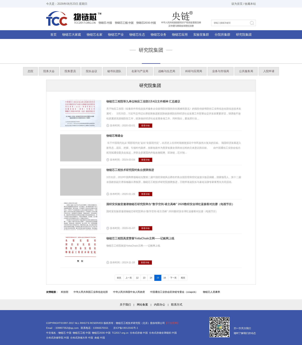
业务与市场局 (220, 71)
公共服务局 (246, 71)
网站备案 (142, 304)
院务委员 (70, 71)
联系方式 (176, 304)
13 (144, 278)
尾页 (183, 278)
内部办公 (159, 304)
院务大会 (49, 71)
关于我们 (125, 304)
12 (137, 278)
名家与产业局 (139, 71)
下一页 (173, 278)
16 (164, 278)
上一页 (128, 278)
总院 (30, 71)
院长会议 (91, 71)
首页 (53, 34)
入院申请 (268, 71)
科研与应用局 (193, 71)
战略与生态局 (166, 71)
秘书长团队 (114, 71)
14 (151, 278)
